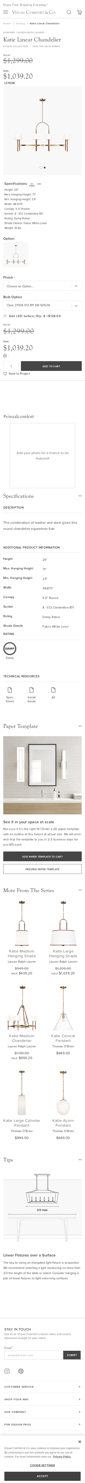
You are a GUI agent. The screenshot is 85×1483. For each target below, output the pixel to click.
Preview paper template (43, 869)
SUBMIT (72, 1355)
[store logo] (33, 12)
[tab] (42, 493)
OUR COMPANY (15, 1412)
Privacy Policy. (62, 1457)
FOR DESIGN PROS (17, 1424)
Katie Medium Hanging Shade (22, 953)
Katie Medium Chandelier (21, 1038)
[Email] (42, 1355)
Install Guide (31, 699)
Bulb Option (12, 297)
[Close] (80, 1442)
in (32, 184)
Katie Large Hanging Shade (63, 953)
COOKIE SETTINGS (42, 1465)
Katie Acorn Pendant (63, 1123)
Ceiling (21, 23)
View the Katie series (46, 46)
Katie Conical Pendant (63, 1038)
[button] (40, 167)
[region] (42, 1459)
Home (7, 23)
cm (39, 184)
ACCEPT (42, 1476)
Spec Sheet (10, 699)
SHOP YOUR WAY (16, 1399)
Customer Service (19, 1387)
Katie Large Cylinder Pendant (21, 1123)
